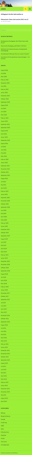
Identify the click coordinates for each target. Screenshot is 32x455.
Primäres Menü (30, 9)
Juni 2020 (3, 210)
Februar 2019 (4, 255)
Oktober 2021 (5, 172)
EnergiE (3, 419)
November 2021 (5, 169)
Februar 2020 (4, 223)
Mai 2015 (3, 372)
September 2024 (5, 102)
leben (2, 429)
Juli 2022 (3, 146)
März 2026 (4, 76)
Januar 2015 (4, 385)
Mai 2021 (3, 185)
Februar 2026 (4, 79)
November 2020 (5, 200)
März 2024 (4, 115)
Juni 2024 (3, 111)
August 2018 (4, 274)
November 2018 (5, 264)
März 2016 (4, 341)
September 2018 (5, 271)
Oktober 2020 (5, 204)
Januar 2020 (4, 226)
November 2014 (5, 392)
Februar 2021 (4, 191)
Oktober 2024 (5, 99)
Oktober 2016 (5, 318)
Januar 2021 (4, 194)
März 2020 (4, 220)
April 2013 (4, 401)
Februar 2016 (4, 344)
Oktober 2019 (5, 232)
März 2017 (4, 312)
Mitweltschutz (5, 432)
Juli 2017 (3, 302)
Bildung (3, 413)
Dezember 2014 (5, 388)
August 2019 (4, 239)
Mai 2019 (3, 245)
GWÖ (2, 425)
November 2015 (5, 353)
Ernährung (4, 422)
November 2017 (5, 293)
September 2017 (5, 299)
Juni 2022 (3, 150)
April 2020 (4, 216)
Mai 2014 (3, 395)
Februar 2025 (4, 89)
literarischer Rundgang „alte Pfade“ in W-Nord (13, 46)
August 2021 (4, 178)
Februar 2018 (4, 286)
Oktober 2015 (5, 357)
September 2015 (5, 360)
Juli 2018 (3, 277)
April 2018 (4, 280)
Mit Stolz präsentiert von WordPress (9, 452)
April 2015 (4, 376)
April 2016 (4, 337)
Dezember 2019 (5, 229)
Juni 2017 (3, 306)
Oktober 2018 (5, 267)
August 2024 (4, 105)
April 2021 (4, 188)
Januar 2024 (4, 121)
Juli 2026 (3, 73)
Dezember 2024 (5, 95)
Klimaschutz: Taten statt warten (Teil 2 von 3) (14, 19)
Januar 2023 (4, 137)
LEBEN (3, 9)
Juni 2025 (3, 86)
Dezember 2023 (5, 124)
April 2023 (4, 134)
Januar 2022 (4, 162)
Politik (3, 438)
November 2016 (5, 315)
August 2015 (4, 363)
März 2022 (4, 156)
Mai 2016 (3, 334)
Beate (9, 21)
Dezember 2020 (5, 197)
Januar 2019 (4, 258)
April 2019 (4, 248)
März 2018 (4, 283)
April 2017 (4, 309)
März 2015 (4, 379)
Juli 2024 (3, 108)
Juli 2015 (3, 366)
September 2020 (5, 207)
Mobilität (3, 435)
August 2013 (4, 398)
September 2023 (5, 127)
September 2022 (5, 140)
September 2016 (5, 321)
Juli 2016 (3, 328)
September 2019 (5, 236)
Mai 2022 (3, 153)
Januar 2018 (4, 290)
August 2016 (4, 325)
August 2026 (4, 70)
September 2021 (5, 175)
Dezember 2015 (5, 350)
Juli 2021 (3, 181)
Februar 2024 (4, 118)
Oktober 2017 (5, 296)
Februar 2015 (4, 382)
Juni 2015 (3, 369)
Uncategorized (5, 445)
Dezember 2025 (5, 83)
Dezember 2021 (5, 165)
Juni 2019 (3, 242)
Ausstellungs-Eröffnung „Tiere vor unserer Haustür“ (15, 54)
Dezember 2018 (5, 261)
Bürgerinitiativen (5, 416)
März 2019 (4, 251)
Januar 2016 (4, 347)
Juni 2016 (3, 331)
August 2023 (4, 130)
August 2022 (4, 143)
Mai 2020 (3, 213)
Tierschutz (4, 441)
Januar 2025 (4, 92)
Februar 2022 (4, 159)
